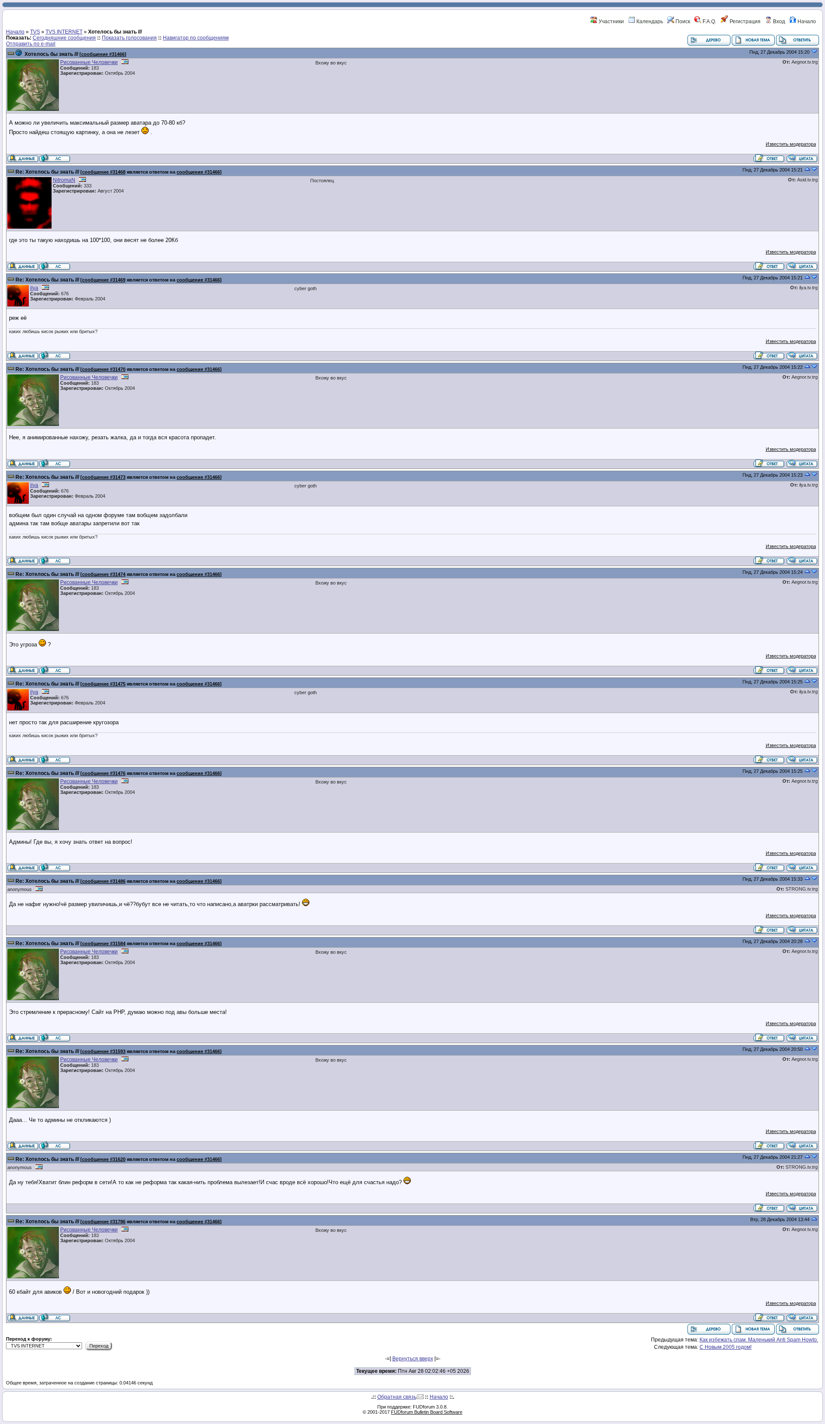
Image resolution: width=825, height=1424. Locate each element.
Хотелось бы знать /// (51, 54)
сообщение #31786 (103, 1221)
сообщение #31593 (103, 1051)
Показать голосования (129, 38)
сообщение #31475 (103, 683)
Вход (778, 21)
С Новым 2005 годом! (726, 1347)
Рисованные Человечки (89, 62)
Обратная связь (396, 1397)
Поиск (682, 21)
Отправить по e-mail (30, 44)
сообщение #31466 (103, 54)
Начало (806, 21)
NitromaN (64, 180)
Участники (610, 21)
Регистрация (744, 21)
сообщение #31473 (103, 477)
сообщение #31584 (103, 943)
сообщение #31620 (103, 1159)
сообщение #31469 (103, 279)
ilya (34, 288)
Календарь (649, 21)
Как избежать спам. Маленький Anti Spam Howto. (759, 1340)
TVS (35, 32)
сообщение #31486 (103, 881)
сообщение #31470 (103, 369)
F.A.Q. (708, 21)
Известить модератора (791, 144)
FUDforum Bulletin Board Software (426, 1412)
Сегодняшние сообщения (64, 38)
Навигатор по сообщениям (196, 38)
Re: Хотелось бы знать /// (47, 172)
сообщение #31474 (103, 574)
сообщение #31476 (103, 773)
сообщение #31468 (103, 172)
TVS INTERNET (64, 32)
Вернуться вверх (412, 1359)
